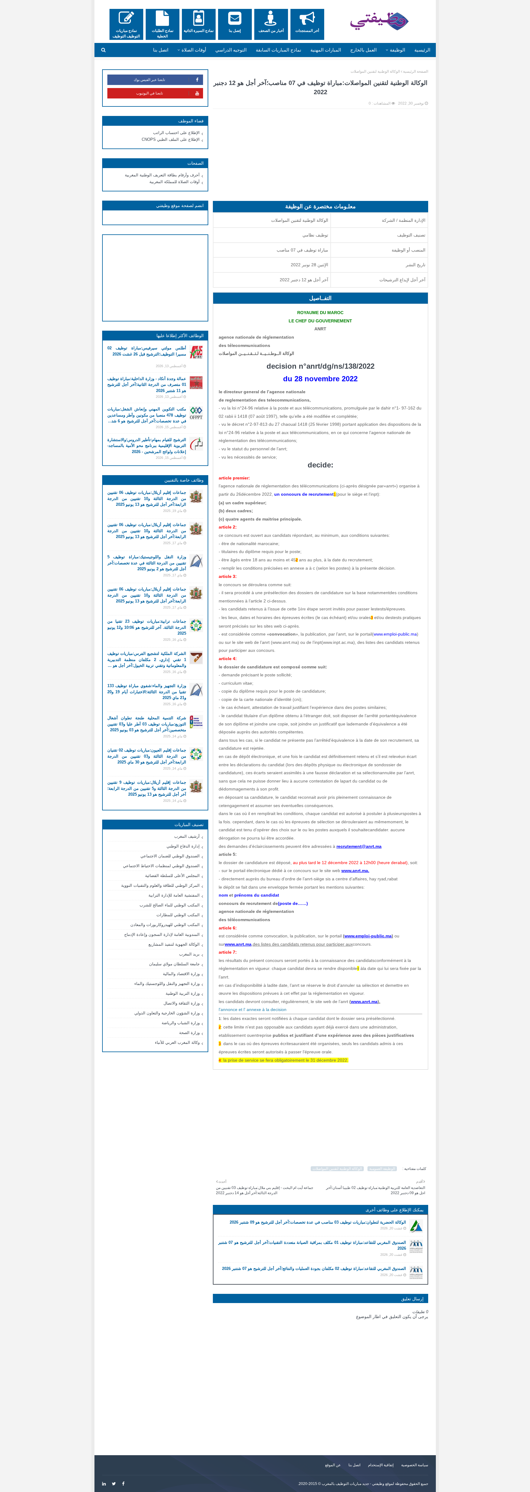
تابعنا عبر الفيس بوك (149, 80)
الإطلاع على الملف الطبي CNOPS (171, 139)
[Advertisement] (320, 158)
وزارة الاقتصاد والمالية (181, 973)
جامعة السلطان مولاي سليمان (174, 964)
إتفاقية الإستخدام (381, 1465)
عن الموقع (333, 1465)
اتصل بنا (354, 1465)
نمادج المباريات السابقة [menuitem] (278, 49)
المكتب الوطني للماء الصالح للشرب (170, 905)
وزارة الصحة (189, 1032)
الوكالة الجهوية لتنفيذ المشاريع (174, 944)
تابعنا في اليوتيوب (149, 93)
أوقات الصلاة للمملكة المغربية (174, 181)
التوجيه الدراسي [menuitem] (231, 49)
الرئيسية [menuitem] (422, 49)
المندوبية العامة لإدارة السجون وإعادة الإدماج (162, 934)
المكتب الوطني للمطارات (178, 915)
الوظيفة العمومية (382, 1169)
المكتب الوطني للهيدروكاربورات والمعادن (165, 924)
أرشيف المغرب (187, 836)
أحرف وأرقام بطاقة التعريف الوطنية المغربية (162, 175)
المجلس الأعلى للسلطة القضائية (172, 875)
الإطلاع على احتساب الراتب (176, 132)
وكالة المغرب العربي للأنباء (177, 1042)
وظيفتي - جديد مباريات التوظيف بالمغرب (353, 1484)
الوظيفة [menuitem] (397, 49)
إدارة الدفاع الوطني (183, 846)
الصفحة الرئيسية (415, 71)
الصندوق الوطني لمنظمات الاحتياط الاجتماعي (161, 865)
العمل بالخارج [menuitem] (363, 49)
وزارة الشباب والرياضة (181, 1023)
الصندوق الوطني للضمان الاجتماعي (170, 856)
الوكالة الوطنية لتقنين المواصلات (375, 71)
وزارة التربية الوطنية (183, 993)
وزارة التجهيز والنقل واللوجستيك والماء (167, 983)
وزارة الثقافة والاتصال (181, 1003)
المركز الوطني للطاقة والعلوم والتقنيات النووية (160, 885)
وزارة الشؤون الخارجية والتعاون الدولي (167, 1013)
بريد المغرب (189, 954)
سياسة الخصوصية (414, 1465)
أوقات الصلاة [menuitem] (194, 49)
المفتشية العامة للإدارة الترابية (174, 895)
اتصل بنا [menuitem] (160, 49)
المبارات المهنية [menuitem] (325, 49)
